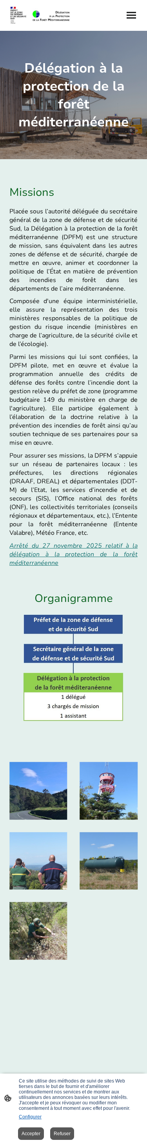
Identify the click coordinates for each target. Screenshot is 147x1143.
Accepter (31, 1133)
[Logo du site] (40, 15)
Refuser (62, 1133)
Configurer (30, 1117)
